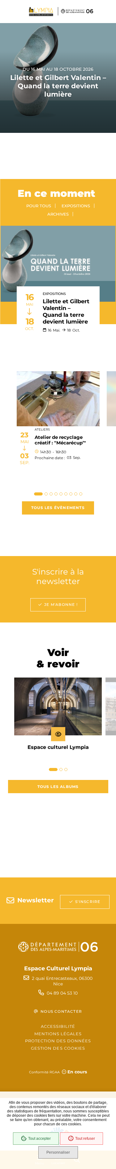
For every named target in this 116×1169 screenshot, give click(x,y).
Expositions (76, 205)
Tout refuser (85, 1138)
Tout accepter (39, 1138)
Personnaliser (58, 1152)
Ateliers (42, 429)
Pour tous (38, 205)
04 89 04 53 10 (62, 993)
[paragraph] (58, 264)
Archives (58, 214)
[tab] (38, 493)
